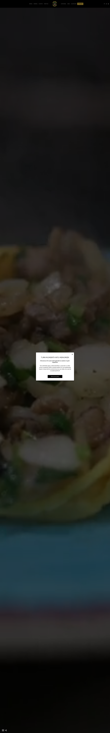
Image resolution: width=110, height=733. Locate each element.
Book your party (55, 376)
